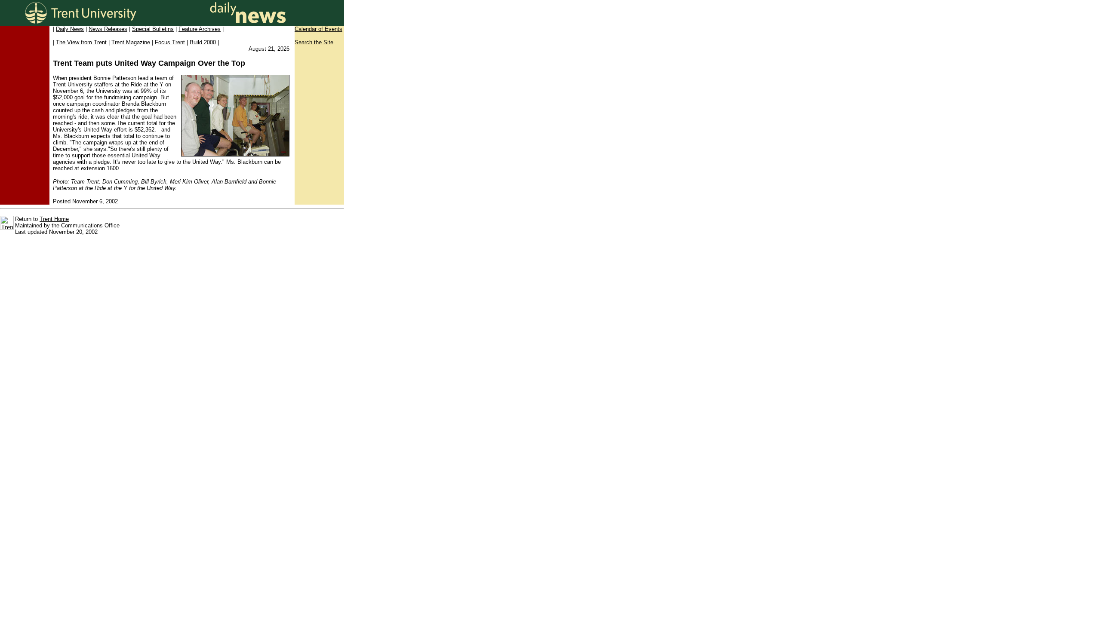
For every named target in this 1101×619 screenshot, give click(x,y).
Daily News (70, 29)
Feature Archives (199, 29)
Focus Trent (170, 42)
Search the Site (314, 42)
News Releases (108, 29)
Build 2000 (203, 42)
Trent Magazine (130, 42)
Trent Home (54, 219)
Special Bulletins (153, 29)
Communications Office (90, 225)
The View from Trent (81, 42)
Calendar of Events (318, 29)
